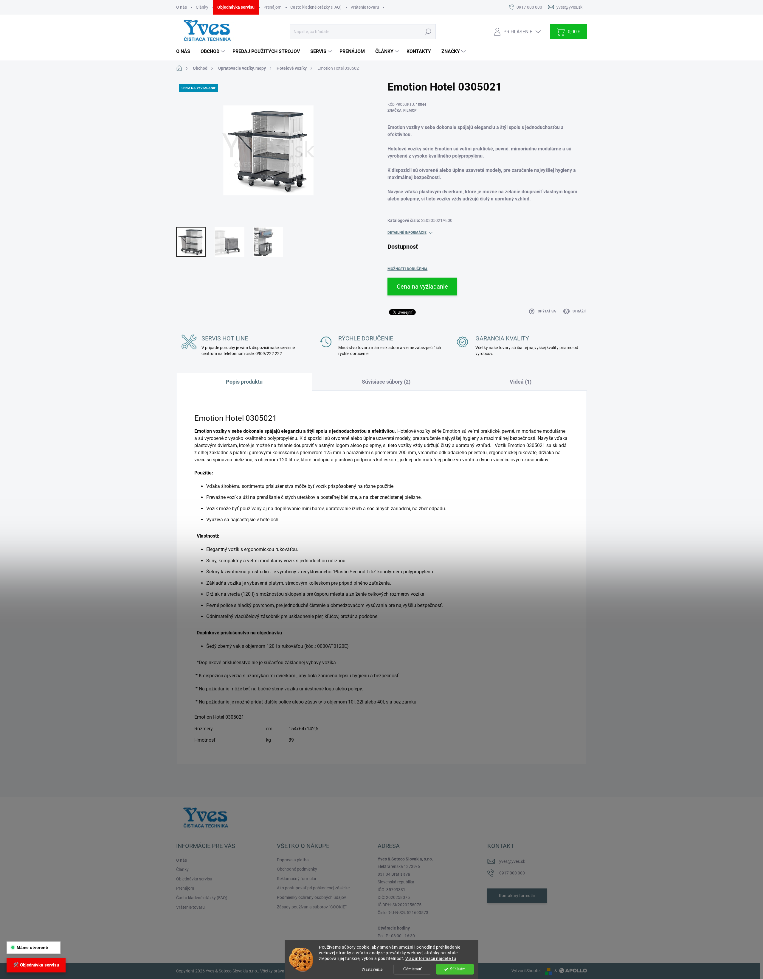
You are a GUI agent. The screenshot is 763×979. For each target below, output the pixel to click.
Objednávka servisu (236, 7)
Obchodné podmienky (297, 869)
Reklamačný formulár (297, 878)
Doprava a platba (293, 859)
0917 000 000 (512, 873)
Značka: (402, 110)
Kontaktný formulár (517, 895)
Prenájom (272, 7)
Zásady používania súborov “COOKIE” (312, 907)
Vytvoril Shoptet (526, 970)
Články (202, 7)
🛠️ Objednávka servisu (36, 965)
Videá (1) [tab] (520, 382)
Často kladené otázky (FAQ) (316, 7)
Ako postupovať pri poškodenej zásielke (313, 887)
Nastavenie (372, 969)
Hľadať (427, 31)
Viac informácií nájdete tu (430, 958)
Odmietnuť (412, 969)
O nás (181, 7)
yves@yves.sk (512, 861)
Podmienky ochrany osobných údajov (311, 897)
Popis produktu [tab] (244, 382)
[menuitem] (185, 51)
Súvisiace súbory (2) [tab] (386, 382)
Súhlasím (458, 969)
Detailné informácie (407, 233)
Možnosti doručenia (407, 269)
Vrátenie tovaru (365, 7)
